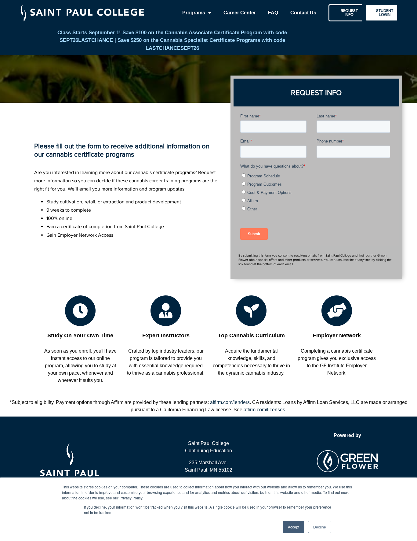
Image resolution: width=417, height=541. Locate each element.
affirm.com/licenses (264, 409)
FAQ (273, 12)
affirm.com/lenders (230, 402)
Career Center (239, 12)
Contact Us (303, 12)
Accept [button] (293, 526)
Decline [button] (319, 526)
